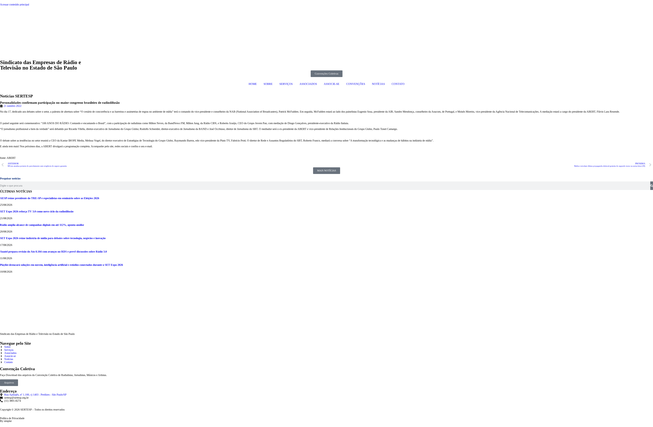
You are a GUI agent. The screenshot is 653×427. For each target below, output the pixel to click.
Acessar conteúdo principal (14, 4)
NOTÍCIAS (378, 83)
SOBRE (268, 83)
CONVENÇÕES (355, 83)
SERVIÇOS (286, 83)
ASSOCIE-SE (331, 83)
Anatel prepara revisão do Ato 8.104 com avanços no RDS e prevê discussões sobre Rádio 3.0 (53, 251)
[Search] (651, 185)
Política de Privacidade (12, 418)
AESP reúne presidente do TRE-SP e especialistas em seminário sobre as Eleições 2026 (49, 198)
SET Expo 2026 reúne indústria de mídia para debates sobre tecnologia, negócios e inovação (53, 238)
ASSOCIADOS (308, 83)
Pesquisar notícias (10, 178)
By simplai (6, 421)
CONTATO (398, 83)
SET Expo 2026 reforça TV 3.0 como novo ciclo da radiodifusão (36, 211)
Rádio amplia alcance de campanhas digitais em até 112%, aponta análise (42, 224)
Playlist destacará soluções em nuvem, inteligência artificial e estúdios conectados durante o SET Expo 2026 (61, 264)
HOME (253, 83)
